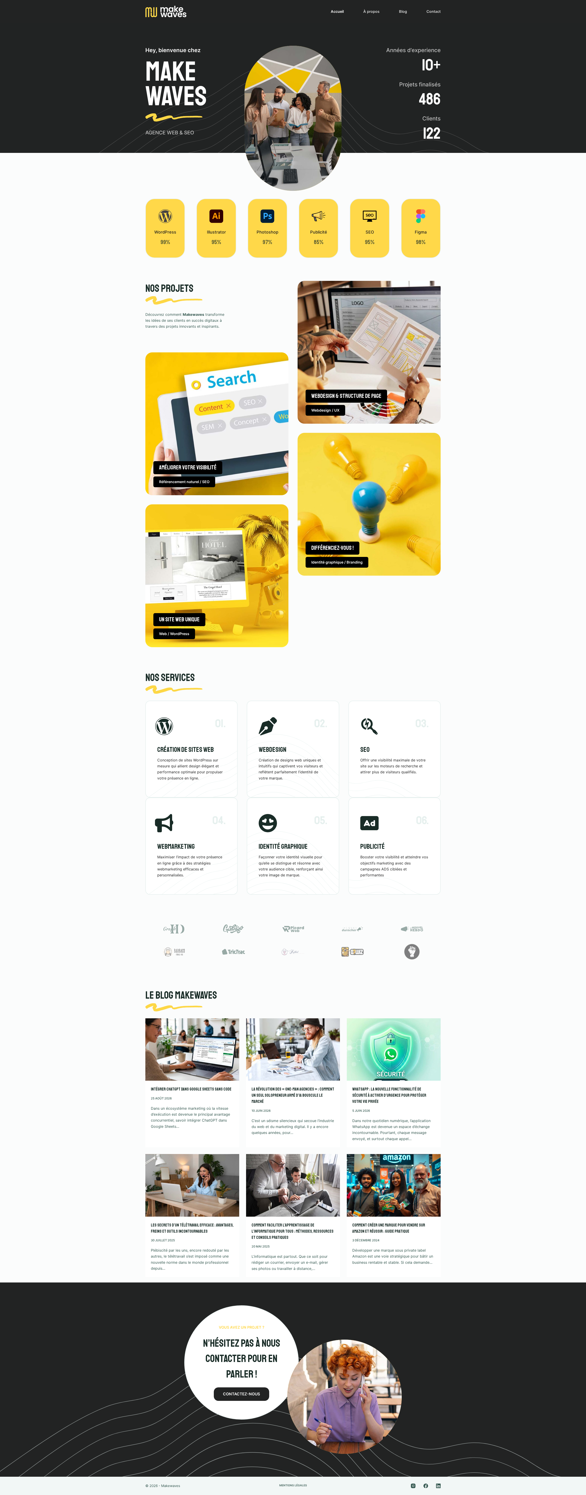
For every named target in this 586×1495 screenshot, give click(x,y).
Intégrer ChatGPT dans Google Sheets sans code (191, 1089)
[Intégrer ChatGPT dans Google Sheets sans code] (192, 1049)
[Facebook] (425, 1486)
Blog (403, 11)
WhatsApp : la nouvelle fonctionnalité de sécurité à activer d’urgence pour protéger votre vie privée (389, 1095)
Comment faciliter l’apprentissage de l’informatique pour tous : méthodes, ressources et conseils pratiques (293, 1231)
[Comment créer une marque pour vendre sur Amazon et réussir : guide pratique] (394, 1185)
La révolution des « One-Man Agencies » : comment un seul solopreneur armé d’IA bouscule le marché (293, 1095)
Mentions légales (293, 1485)
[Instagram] (413, 1486)
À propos (371, 11)
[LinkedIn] (438, 1486)
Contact (433, 11)
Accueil (337, 11)
